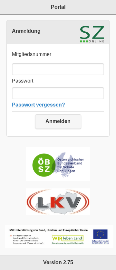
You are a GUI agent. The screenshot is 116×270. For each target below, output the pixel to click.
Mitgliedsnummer (31, 54)
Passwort (22, 81)
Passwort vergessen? (38, 104)
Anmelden (58, 121)
